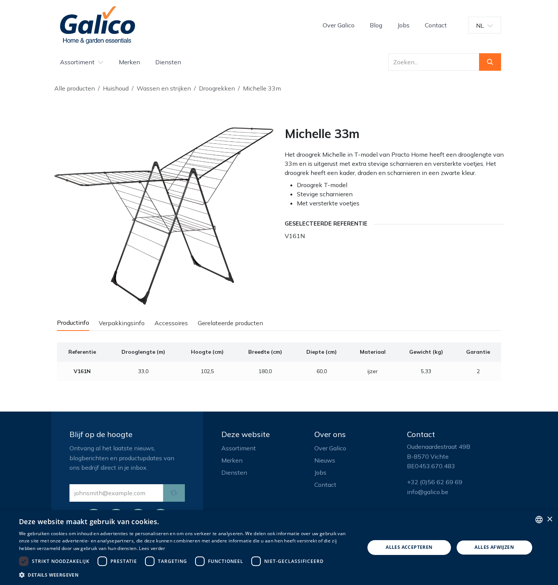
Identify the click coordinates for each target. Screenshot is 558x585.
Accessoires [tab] (171, 323)
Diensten (234, 472)
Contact (325, 484)
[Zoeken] (490, 62)
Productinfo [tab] (73, 322)
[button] (187, 574)
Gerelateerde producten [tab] (230, 323)
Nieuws (324, 460)
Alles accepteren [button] (409, 547)
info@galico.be (427, 492)
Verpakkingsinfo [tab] (122, 323)
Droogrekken (217, 88)
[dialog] (279, 547)
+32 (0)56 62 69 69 (434, 482)
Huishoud (116, 88)
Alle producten (74, 88)
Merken (232, 460)
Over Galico (330, 448)
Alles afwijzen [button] (494, 547)
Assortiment (238, 448)
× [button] (549, 519)
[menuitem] (339, 25)
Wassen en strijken (164, 88)
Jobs (320, 472)
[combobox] (539, 519)
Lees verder (152, 548)
